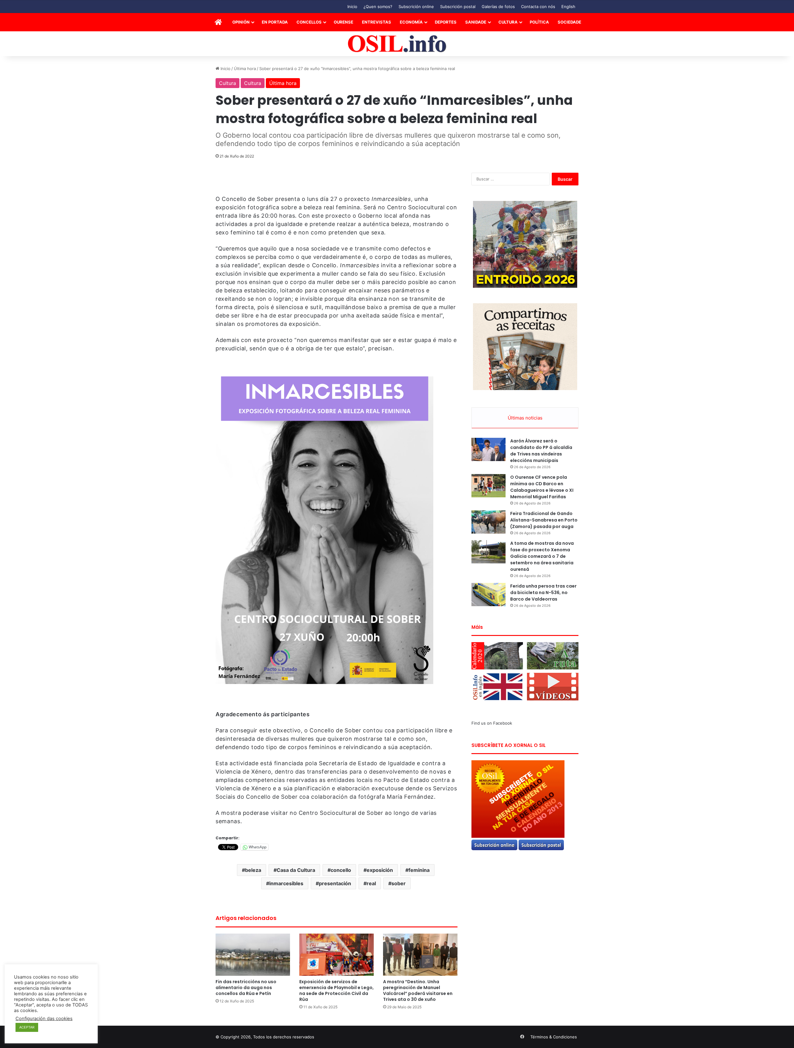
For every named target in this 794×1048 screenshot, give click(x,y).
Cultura (508, 22)
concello (341, 870)
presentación (335, 883)
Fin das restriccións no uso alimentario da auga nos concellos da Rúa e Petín (246, 988)
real (371, 883)
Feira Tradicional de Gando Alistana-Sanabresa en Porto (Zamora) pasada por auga (544, 520)
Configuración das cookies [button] (44, 1018)
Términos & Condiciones (553, 1036)
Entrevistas (376, 22)
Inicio (352, 6)
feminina (419, 870)
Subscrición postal (457, 6)
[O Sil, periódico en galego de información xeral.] (397, 43)
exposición (380, 870)
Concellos (309, 22)
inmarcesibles (286, 883)
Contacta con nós (538, 6)
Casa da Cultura (296, 870)
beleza (253, 870)
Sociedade (569, 22)
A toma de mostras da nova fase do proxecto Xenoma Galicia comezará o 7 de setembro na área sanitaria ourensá (542, 556)
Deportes (446, 22)
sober (398, 883)
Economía (411, 22)
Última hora (245, 68)
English (568, 6)
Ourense (343, 22)
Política (539, 22)
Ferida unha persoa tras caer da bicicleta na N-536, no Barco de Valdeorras (543, 592)
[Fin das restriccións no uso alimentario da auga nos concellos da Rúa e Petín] (253, 954)
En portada (275, 22)
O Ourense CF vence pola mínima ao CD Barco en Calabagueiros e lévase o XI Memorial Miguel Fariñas (541, 487)
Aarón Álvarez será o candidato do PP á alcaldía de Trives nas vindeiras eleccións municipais (541, 451)
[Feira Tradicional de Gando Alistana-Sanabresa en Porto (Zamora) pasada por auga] (488, 522)
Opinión (241, 22)
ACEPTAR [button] (26, 1027)
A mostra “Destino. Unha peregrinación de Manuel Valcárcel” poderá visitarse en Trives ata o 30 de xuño (418, 990)
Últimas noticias (525, 418)
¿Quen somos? (378, 6)
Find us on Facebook (491, 723)
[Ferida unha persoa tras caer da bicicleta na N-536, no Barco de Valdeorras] (488, 594)
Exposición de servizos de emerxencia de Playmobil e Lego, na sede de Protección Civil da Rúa (336, 990)
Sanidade (475, 22)
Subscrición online (416, 6)
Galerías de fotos (498, 6)
